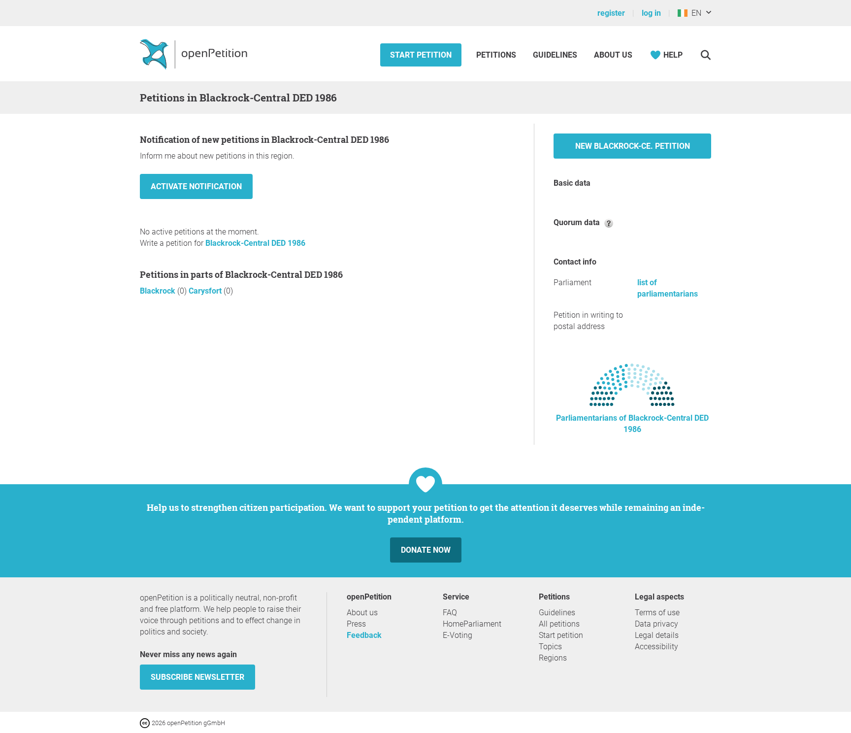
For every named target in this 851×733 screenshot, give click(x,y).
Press (356, 624)
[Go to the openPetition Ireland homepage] (195, 53)
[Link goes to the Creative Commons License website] (146, 722)
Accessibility (656, 646)
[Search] (705, 55)
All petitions (559, 624)
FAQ (450, 612)
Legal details (657, 635)
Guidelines (555, 55)
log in (651, 13)
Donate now (426, 550)
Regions (553, 658)
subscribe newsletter (197, 677)
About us (613, 55)
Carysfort (206, 291)
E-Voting (457, 635)
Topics (550, 646)
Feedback (364, 635)
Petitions (497, 55)
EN (694, 13)
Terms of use (657, 612)
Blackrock (158, 291)
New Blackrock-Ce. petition (632, 146)
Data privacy (656, 624)
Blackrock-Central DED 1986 (255, 243)
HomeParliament (472, 624)
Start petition (421, 55)
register (611, 13)
